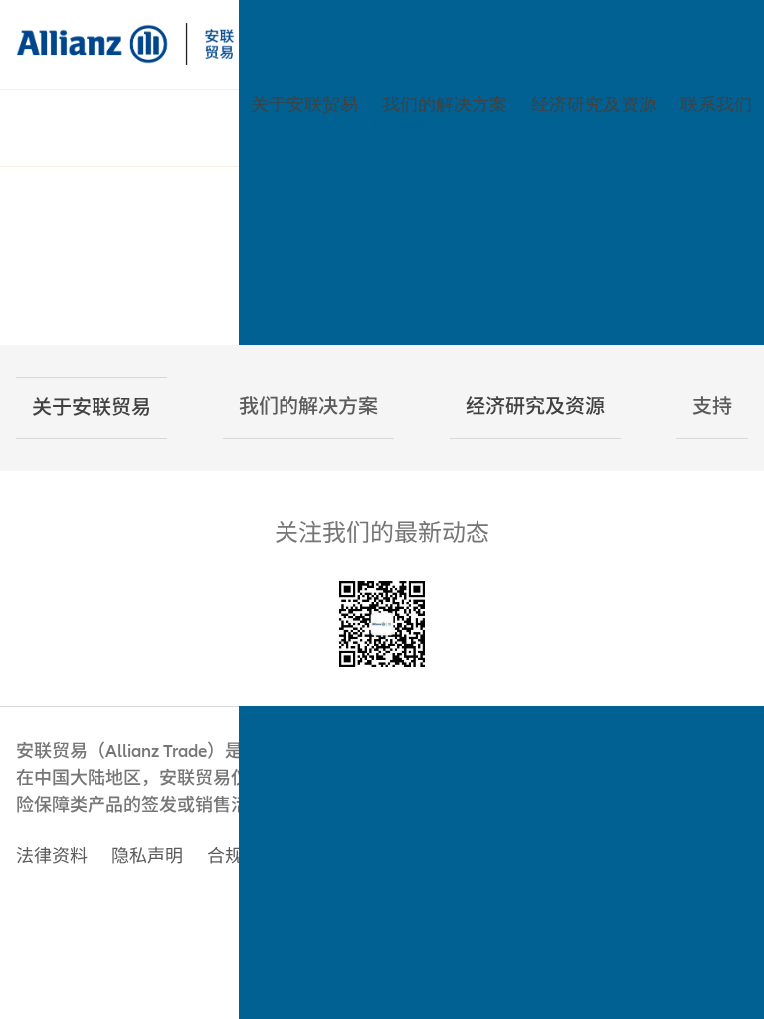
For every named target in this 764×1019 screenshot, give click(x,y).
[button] (91, 408)
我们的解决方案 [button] (308, 407)
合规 (225, 856)
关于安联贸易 (304, 105)
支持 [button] (712, 407)
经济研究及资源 (594, 105)
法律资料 (52, 856)
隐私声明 (147, 856)
